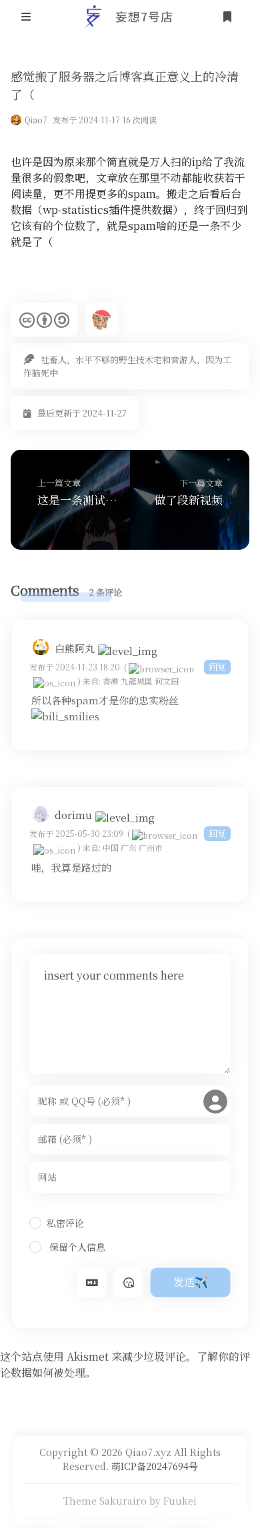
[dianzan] (65, 716)
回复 (217, 666)
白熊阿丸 (75, 648)
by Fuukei (173, 1500)
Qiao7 (36, 119)
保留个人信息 (76, 1246)
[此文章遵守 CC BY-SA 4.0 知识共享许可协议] (44, 320)
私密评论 (65, 1222)
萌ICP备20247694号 (154, 1466)
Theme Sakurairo (105, 1500)
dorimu (73, 815)
